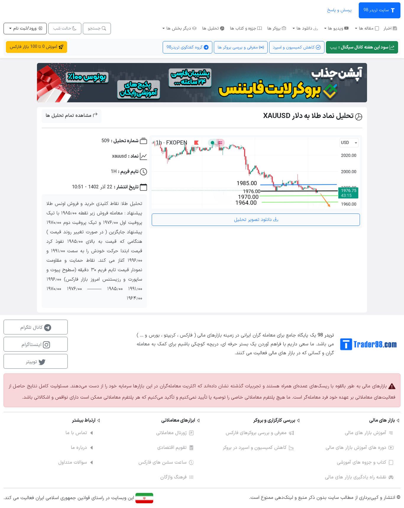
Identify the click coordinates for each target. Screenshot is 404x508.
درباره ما (79, 447)
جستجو (95, 28)
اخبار (388, 28)
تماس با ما (76, 432)
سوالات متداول (72, 462)
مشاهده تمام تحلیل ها (69, 115)
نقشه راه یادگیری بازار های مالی (355, 477)
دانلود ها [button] (304, 28)
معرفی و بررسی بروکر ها (238, 47)
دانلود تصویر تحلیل (253, 219)
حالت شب (62, 28)
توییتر (32, 361)
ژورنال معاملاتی (171, 432)
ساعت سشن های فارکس (162, 462)
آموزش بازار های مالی (365, 432)
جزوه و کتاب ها (243, 28)
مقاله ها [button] (366, 28)
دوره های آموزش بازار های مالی (356, 447)
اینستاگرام (32, 344)
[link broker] (202, 82)
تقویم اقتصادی (172, 447)
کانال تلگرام (32, 327)
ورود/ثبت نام (25, 28)
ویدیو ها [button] (335, 28)
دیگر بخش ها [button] (178, 28)
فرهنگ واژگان (173, 477)
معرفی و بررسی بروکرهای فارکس (256, 432)
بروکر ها (274, 28)
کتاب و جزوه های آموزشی (361, 462)
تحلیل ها (211, 28)
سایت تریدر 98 (376, 10)
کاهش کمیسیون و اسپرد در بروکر (255, 447)
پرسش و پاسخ (339, 10)
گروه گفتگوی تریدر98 (185, 47)
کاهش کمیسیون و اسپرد (294, 47)
